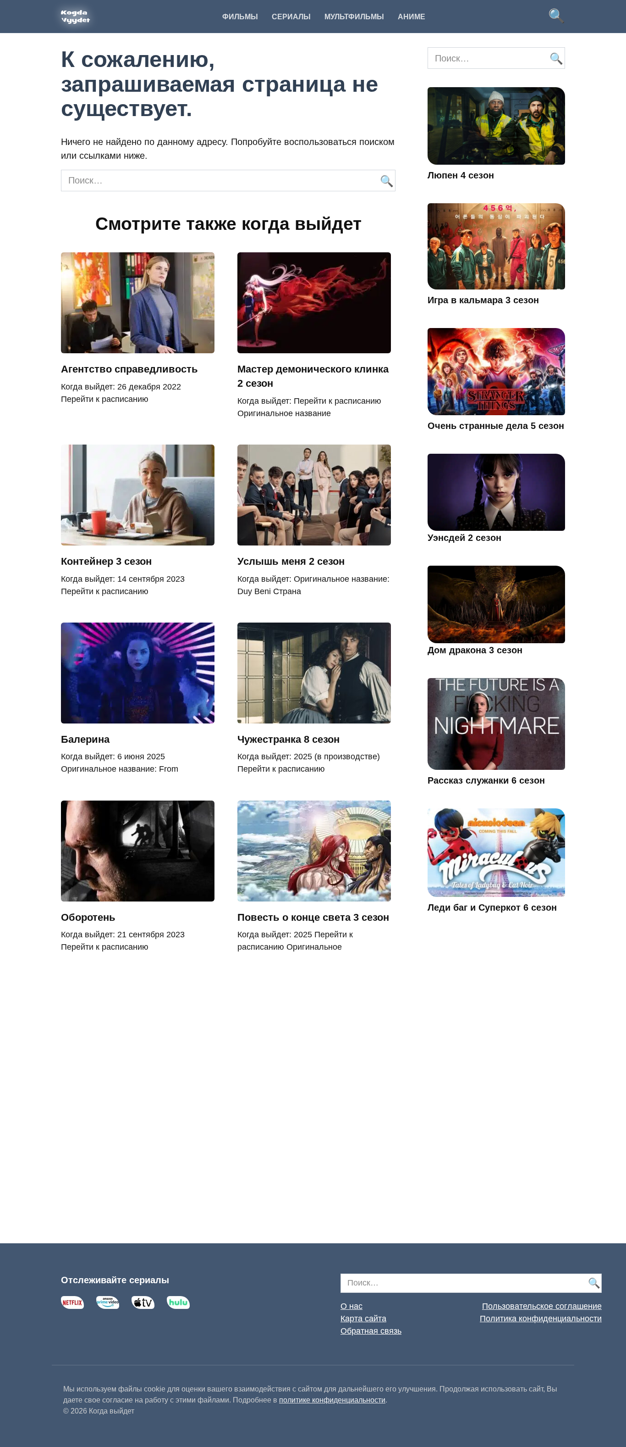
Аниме (411, 17)
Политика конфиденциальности (541, 1318)
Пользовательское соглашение (542, 1306)
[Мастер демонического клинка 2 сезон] (314, 346)
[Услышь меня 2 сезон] (314, 539)
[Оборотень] (137, 895)
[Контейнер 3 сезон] (137, 539)
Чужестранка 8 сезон (288, 739)
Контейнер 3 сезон (106, 561)
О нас (351, 1306)
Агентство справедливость (129, 369)
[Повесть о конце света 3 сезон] (314, 895)
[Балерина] (137, 717)
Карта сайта (363, 1318)
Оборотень (88, 917)
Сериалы (291, 17)
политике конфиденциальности (332, 1400)
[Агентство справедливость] (137, 346)
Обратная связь (370, 1331)
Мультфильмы (354, 17)
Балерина (85, 739)
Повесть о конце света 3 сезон (313, 917)
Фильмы (240, 17)
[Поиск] (386, 180)
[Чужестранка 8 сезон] (314, 717)
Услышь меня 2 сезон (291, 561)
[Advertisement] (496, 1091)
